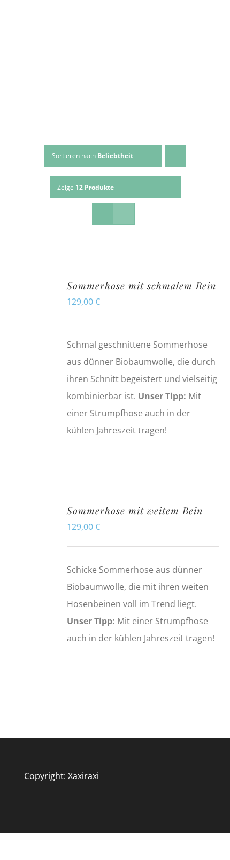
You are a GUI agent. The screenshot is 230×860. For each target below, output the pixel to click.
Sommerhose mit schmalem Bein (141, 285)
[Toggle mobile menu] (209, 48)
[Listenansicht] (123, 213)
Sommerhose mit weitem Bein (135, 510)
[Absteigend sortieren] (175, 156)
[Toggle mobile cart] (209, 59)
